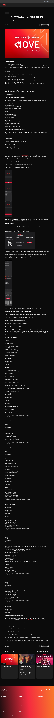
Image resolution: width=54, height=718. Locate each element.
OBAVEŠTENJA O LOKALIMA (43, 651)
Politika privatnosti (13, 711)
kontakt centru (25, 155)
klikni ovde (21, 90)
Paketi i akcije (21, 699)
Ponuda (20, 696)
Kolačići (20, 711)
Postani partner (4, 703)
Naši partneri (3, 705)
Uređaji (20, 705)
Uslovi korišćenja (4, 711)
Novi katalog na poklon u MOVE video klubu (44, 667)
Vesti (2, 8)
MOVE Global (3, 696)
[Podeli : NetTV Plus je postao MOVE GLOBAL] (39, 25)
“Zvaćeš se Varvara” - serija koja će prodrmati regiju (16, 651)
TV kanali (21, 701)
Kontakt (51, 1)
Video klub (21, 703)
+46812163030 (46, 1)
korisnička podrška (29, 619)
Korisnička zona (40, 696)
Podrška (39, 699)
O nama (2, 699)
